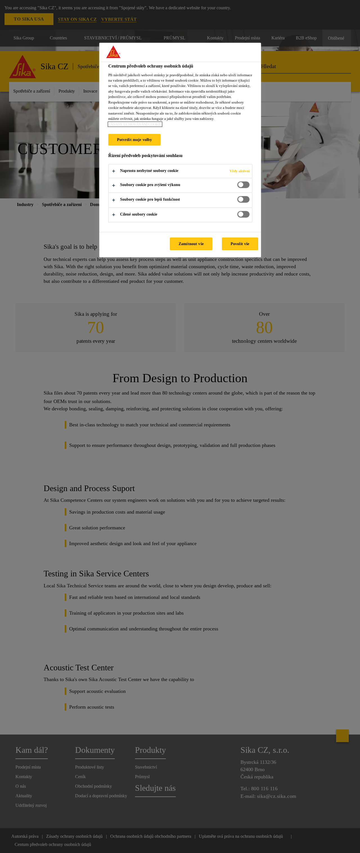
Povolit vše (240, 243)
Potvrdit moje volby (134, 139)
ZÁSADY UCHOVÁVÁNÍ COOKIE (135, 124)
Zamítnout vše (191, 243)
